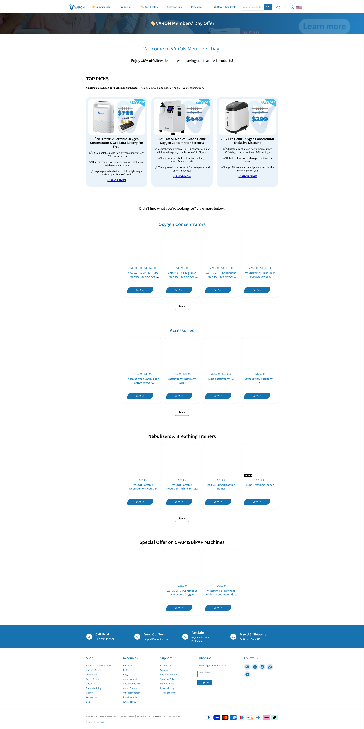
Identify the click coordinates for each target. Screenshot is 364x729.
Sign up (205, 682)
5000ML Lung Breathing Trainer (221, 487)
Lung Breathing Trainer (260, 485)
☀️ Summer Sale (101, 7)
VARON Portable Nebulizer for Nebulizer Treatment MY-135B (143, 488)
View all (182, 306)
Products (125, 7)
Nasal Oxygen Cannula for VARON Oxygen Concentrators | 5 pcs (143, 382)
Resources (197, 7)
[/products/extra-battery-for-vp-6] (260, 356)
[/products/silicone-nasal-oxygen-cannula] (143, 356)
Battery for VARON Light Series (182, 381)
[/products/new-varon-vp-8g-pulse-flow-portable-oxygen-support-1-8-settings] (143, 250)
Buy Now (140, 290)
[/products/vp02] (260, 250)
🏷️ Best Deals (149, 7)
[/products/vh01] (182, 567)
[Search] (268, 7)
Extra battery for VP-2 (221, 379)
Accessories (173, 7)
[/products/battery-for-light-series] (182, 356)
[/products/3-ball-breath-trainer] (221, 461)
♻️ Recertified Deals (225, 7)
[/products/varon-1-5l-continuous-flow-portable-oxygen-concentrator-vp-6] (221, 250)
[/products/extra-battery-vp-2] (221, 356)
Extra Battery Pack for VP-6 (260, 381)
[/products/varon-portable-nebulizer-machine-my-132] (182, 461)
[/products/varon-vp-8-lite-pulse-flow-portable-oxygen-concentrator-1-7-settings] (182, 250)
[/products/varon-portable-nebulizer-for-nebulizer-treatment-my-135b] (143, 461)
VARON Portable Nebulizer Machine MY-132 (182, 487)
